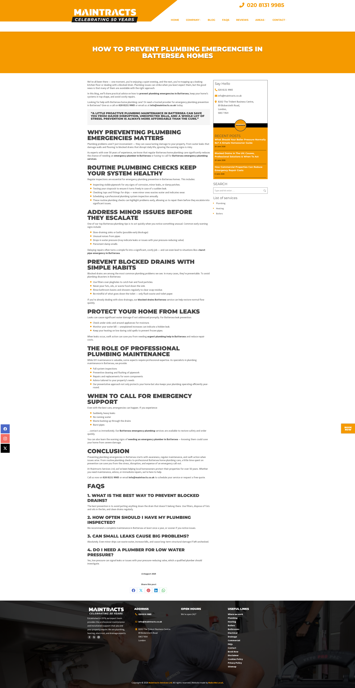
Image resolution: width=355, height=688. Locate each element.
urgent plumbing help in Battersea (166, 336)
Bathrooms (233, 629)
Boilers (219, 213)
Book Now (233, 651)
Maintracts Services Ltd (160, 682)
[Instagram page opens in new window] (98, 637)
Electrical (233, 632)
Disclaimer (233, 655)
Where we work (235, 614)
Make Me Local (215, 682)
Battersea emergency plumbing (137, 430)
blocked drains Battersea (152, 299)
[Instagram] (5, 438)
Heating (220, 208)
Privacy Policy (235, 662)
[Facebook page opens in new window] (89, 637)
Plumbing (220, 203)
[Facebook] (5, 428)
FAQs (230, 644)
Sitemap (232, 666)
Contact (232, 647)
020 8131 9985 (127, 105)
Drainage (232, 636)
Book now (348, 428)
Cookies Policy (235, 659)
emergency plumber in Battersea (132, 155)
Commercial (234, 640)
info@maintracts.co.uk (163, 105)
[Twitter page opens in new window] (94, 637)
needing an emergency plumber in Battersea (153, 439)
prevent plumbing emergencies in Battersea (164, 93)
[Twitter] (5, 448)
